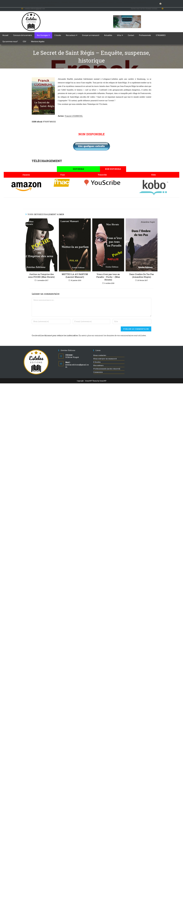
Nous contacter (99, 355)
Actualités (103, 2)
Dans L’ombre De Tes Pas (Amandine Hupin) (141, 275)
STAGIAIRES (141, 2)
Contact (119, 2)
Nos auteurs (73, 2)
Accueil (24, 2)
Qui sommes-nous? (29, 5)
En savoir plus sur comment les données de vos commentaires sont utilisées (112, 335)
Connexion (98, 372)
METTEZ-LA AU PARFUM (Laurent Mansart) (75, 275)
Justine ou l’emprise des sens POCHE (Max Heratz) (41, 275)
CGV (39, 5)
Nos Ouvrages (53, 2)
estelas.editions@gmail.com (77, 365)
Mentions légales (49, 5)
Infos (111, 2)
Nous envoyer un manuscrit (105, 359)
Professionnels (129, 2)
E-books (64, 2)
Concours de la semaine (37, 2)
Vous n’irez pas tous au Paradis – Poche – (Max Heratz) (108, 277)
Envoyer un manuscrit (90, 2)
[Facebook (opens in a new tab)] (160, 3)
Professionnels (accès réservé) (106, 369)
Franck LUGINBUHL (74, 116)
